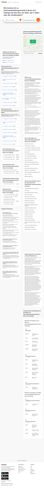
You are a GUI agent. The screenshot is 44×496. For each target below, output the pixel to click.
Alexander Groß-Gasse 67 (29, 143)
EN (19, 472)
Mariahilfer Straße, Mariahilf (29, 227)
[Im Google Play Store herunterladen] (5, 473)
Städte (31, 472)
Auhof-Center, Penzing (29, 194)
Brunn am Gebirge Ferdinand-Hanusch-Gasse (32, 149)
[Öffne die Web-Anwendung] (5, 478)
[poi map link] (33, 45)
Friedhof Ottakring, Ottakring (30, 211)
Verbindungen (32, 473)
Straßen (31, 469)
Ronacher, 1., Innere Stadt (29, 209)
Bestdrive (30, 174)
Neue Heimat (27, 166)
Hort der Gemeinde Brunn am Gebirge (31, 168)
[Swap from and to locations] (20, 20)
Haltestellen (32, 470)
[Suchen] (38, 20)
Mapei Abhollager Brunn (29, 176)
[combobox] (12, 20)
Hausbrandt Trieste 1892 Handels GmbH (32, 164)
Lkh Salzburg (27, 190)
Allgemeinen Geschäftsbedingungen (7, 483)
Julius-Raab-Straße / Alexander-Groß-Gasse (32, 147)
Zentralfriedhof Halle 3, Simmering (31, 198)
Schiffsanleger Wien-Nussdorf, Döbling (31, 188)
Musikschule (27, 170)
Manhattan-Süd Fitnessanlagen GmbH (31, 162)
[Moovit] (4, 2)
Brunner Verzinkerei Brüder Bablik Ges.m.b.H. (32, 172)
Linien (31, 466)
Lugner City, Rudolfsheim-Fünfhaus (31, 225)
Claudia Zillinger (32, 170)
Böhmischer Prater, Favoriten (30, 196)
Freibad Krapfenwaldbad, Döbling (30, 207)
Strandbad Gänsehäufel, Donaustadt (31, 192)
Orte (31, 467)
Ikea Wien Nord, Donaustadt (29, 200)
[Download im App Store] (5, 476)
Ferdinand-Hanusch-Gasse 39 (30, 145)
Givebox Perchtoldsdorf (29, 160)
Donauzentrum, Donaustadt (29, 202)
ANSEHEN (17, 154)
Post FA (26, 174)
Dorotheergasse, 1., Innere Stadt (30, 229)
